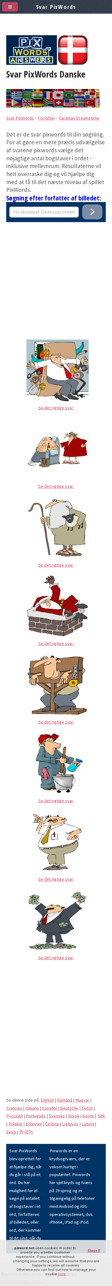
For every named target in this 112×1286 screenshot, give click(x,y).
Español (49, 1108)
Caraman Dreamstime (79, 118)
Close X (94, 1250)
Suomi (88, 1116)
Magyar (82, 1100)
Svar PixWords (20, 118)
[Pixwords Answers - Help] (31, 63)
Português (36, 1116)
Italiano (32, 1108)
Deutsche (69, 1108)
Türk (101, 1116)
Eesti (11, 1132)
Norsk (73, 1116)
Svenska (57, 1116)
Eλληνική (34, 1124)
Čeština (52, 1124)
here (62, 1274)
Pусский (14, 1116)
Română (64, 1100)
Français (14, 1108)
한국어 (26, 1132)
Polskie (15, 1124)
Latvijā (88, 1124)
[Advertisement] (56, 277)
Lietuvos (70, 1124)
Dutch (87, 1108)
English (47, 1100)
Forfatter (46, 118)
